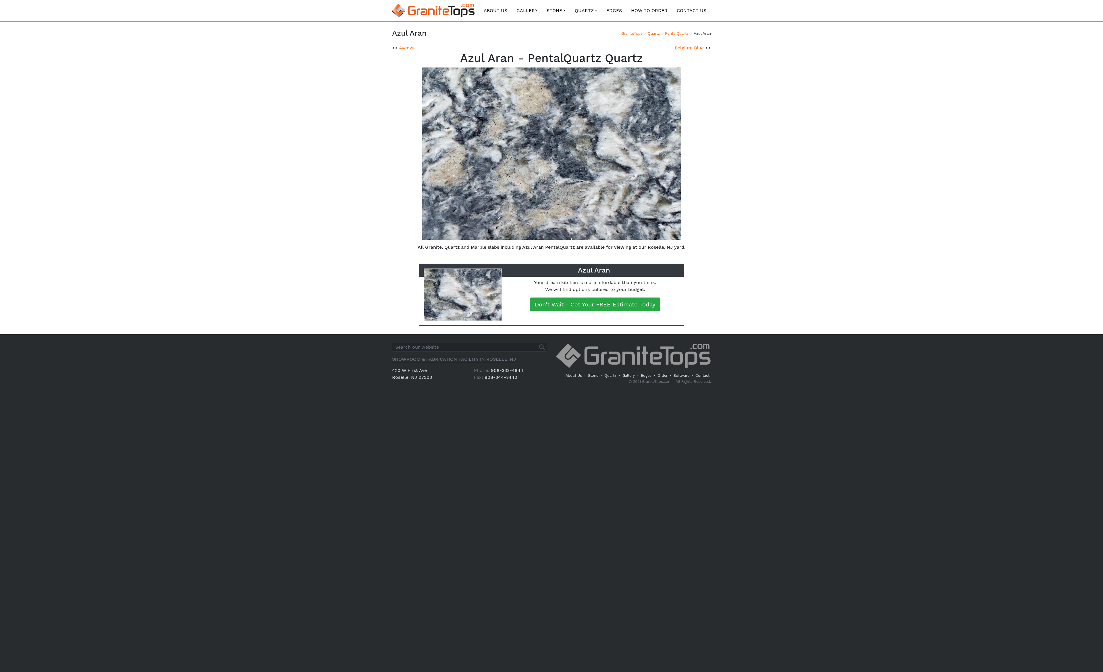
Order (662, 375)
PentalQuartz (677, 33)
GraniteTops (632, 33)
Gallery (526, 10)
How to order (649, 10)
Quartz (584, 10)
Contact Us (691, 10)
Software (681, 375)
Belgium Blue (689, 48)
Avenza (407, 48)
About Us (495, 10)
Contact (702, 375)
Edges (614, 10)
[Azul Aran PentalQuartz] (551, 153)
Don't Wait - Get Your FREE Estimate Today (595, 304)
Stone (554, 10)
